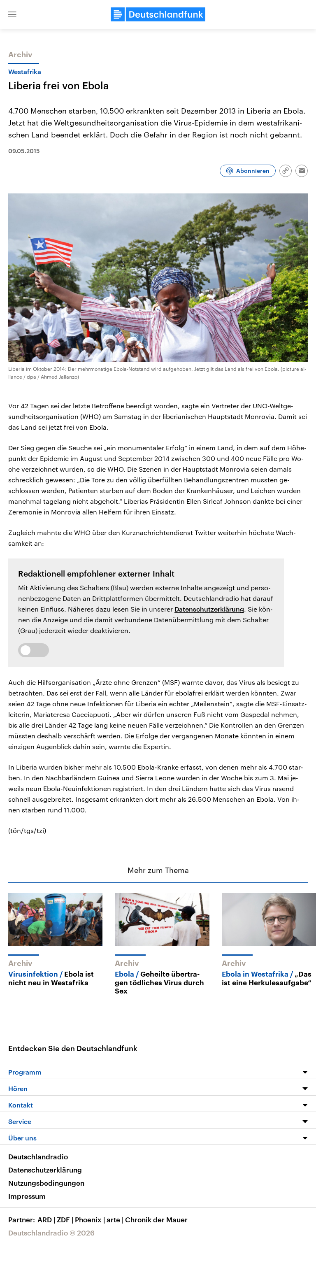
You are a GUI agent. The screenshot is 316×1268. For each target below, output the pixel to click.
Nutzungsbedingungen (46, 1183)
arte (115, 1219)
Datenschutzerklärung (209, 609)
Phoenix (90, 1219)
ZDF (65, 1219)
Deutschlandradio (38, 1156)
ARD (46, 1219)
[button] (12, 14)
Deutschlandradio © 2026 (51, 1232)
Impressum (27, 1196)
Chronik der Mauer (156, 1219)
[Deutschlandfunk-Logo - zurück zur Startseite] (158, 14)
